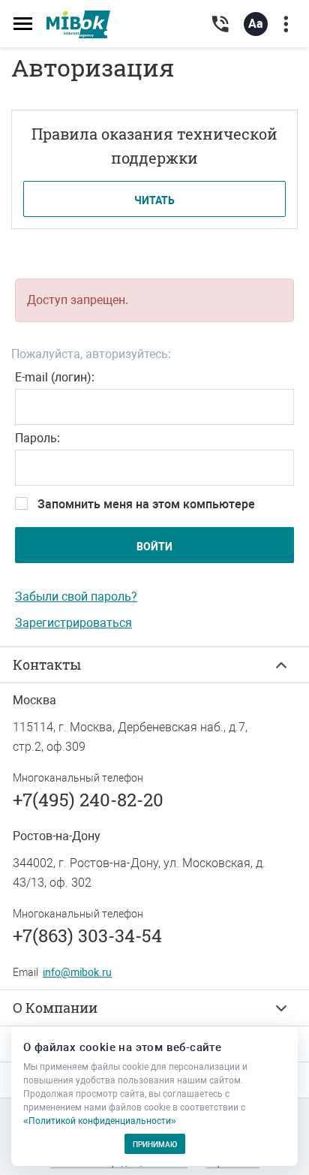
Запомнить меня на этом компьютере (146, 504)
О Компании (55, 1008)
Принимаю (155, 1144)
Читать (154, 200)
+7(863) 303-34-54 (87, 935)
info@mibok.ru (77, 972)
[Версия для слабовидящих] (256, 27)
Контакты (47, 664)
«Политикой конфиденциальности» (99, 1121)
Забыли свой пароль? (76, 596)
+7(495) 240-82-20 (88, 800)
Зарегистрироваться (73, 623)
